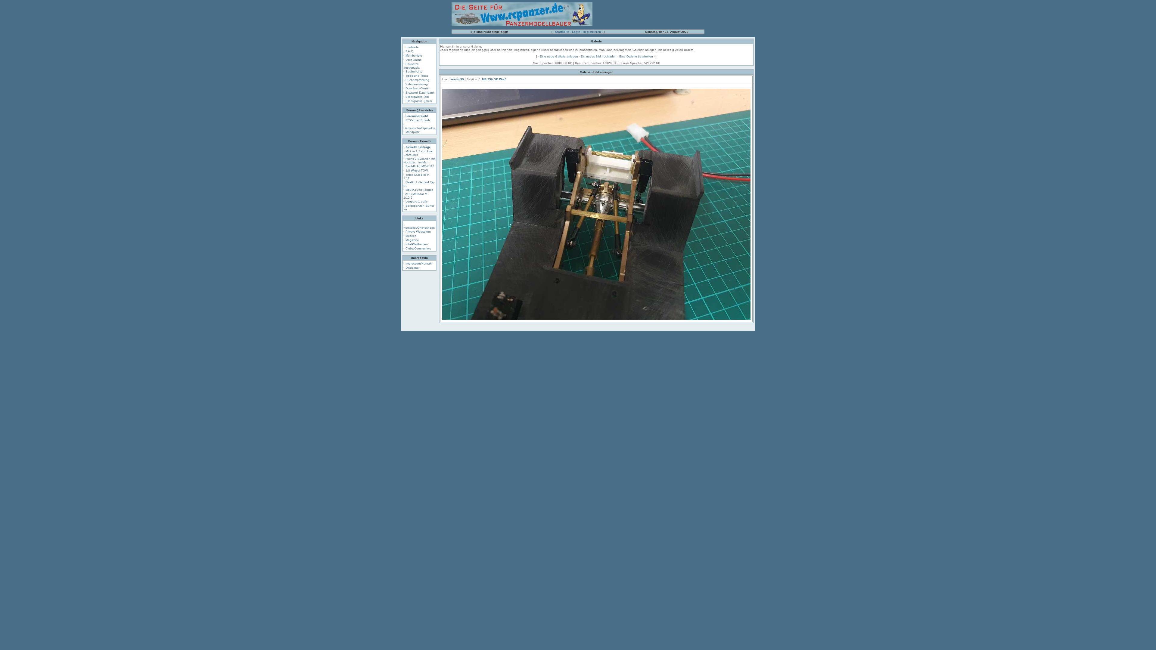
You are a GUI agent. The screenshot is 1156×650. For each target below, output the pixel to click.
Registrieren (592, 31)
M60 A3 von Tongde (420, 189)
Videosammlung (417, 84)
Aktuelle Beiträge (418, 147)
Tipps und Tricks (417, 75)
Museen (411, 235)
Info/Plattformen (417, 244)
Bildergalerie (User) (419, 101)
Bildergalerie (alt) (417, 96)
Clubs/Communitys (418, 248)
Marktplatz (413, 132)
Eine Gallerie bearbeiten (636, 56)
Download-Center (418, 88)
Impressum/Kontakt (419, 263)
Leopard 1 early (416, 201)
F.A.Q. (410, 51)
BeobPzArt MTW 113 (420, 166)
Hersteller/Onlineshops (419, 227)
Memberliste (414, 55)
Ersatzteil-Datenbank (420, 92)
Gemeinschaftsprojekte (419, 128)
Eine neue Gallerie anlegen (559, 56)
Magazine (412, 240)
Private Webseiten (418, 231)
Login (576, 31)
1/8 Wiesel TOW (417, 170)
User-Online (414, 59)
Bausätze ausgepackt (411, 65)
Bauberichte (414, 71)
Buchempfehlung (417, 80)
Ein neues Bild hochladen (599, 56)
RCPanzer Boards (418, 120)
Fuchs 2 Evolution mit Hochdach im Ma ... (419, 160)
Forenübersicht (417, 116)
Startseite (562, 31)
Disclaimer (412, 267)
